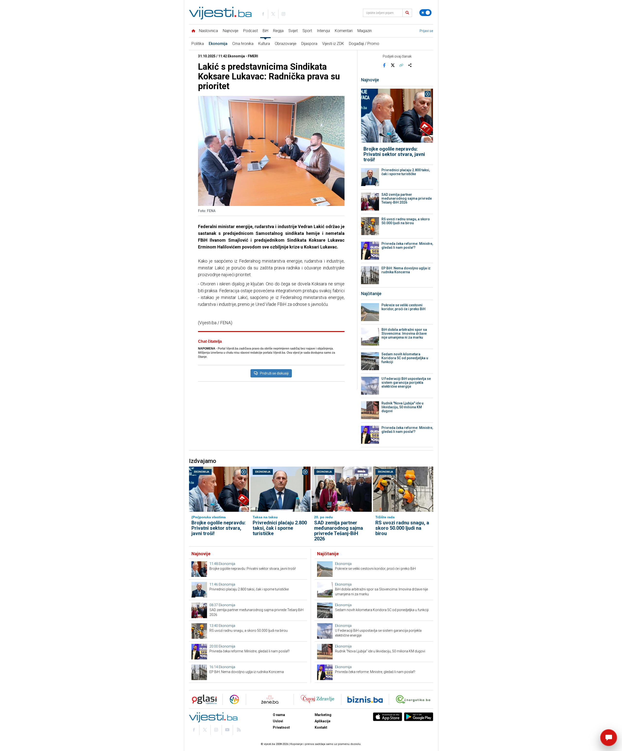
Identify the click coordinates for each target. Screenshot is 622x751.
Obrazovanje (285, 43)
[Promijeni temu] (425, 12)
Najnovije (230, 30)
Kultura (264, 43)
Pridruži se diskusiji (274, 373)
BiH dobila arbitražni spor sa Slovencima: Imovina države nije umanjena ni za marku (404, 333)
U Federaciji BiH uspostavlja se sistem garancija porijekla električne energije (406, 382)
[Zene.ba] (269, 699)
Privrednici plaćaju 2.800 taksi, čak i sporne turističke (405, 172)
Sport (307, 30)
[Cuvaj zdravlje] (317, 699)
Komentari (344, 30)
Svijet (293, 30)
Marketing (323, 715)
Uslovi (278, 721)
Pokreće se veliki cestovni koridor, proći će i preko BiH (403, 307)
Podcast (250, 30)
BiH (265, 30)
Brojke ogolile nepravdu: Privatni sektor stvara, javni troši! (394, 154)
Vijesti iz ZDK (333, 43)
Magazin (364, 30)
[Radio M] (203, 699)
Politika (197, 43)
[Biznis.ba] (365, 699)
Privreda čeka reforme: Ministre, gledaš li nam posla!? (407, 245)
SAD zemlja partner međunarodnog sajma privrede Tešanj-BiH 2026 (406, 198)
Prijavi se (426, 31)
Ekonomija (218, 43)
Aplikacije (322, 721)
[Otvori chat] (609, 737)
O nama (279, 715)
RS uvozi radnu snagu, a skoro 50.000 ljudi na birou (405, 221)
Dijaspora (309, 43)
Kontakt (321, 727)
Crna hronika (242, 43)
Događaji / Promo (364, 43)
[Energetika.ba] (414, 699)
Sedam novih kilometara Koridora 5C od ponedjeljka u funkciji (404, 358)
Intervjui (323, 30)
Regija (278, 30)
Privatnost (281, 727)
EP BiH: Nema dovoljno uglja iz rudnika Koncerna (406, 270)
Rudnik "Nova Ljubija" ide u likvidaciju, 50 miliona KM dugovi (402, 407)
